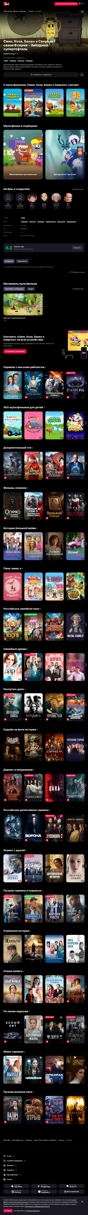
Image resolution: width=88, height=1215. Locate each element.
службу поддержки (33, 1210)
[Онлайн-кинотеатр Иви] (7, 3)
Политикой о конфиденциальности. (37, 1206)
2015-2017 (11, 58)
